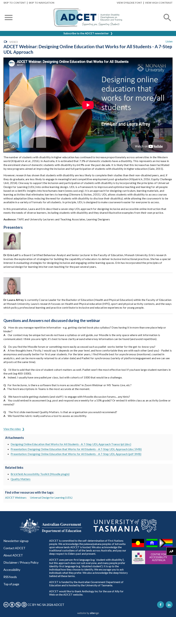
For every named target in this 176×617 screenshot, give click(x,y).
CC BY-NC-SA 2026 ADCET (46, 605)
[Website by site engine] (88, 613)
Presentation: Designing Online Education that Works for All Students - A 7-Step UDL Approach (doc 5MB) (76, 449)
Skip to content (14, 2)
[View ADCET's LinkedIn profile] (169, 604)
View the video (12, 428)
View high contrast (159, 2)
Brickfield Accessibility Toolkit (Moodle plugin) (40, 474)
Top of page (11, 584)
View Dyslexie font (129, 2)
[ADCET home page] (88, 17)
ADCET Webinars (15, 497)
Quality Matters (21, 479)
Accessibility (11, 570)
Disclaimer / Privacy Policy (20, 562)
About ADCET (13, 555)
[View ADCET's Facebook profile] (160, 604)
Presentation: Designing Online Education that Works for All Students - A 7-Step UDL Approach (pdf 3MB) (76, 453)
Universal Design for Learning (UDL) (51, 497)
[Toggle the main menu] (8, 17)
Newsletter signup (16, 541)
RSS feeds (10, 577)
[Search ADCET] (167, 21)
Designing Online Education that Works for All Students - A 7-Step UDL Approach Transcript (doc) (71, 444)
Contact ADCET (14, 548)
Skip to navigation (41, 2)
